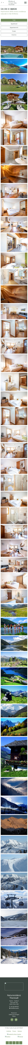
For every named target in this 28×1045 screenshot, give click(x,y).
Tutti (14, 20)
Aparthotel (14, 24)
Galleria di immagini (14, 1014)
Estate (14, 31)
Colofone (8, 1031)
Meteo (14, 1016)
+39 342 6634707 (14, 1006)
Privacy (14, 1031)
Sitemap (20, 1031)
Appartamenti (14, 27)
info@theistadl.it (14, 1008)
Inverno (14, 35)
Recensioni (14, 1013)
